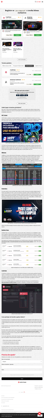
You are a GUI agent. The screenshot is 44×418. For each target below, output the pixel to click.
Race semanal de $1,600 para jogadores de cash (6, 49)
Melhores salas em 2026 (7, 65)
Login (39, 1)
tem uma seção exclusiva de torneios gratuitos (30, 331)
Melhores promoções (7, 39)
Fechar (40, 415)
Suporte (22, 392)
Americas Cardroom (29, 18)
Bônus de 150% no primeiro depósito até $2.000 (17, 49)
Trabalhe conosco (38, 388)
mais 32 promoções (22, 59)
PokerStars (4, 188)
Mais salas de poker (22, 103)
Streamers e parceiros (39, 385)
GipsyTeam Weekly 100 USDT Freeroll (9, 282)
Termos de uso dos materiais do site (7, 409)
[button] (1, 49)
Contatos (2, 395)
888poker (4, 152)
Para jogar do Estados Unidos (18, 65)
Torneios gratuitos (29, 65)
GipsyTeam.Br (8, 385)
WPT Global (4, 115)
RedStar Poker (5, 230)
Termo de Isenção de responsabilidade (7, 397)
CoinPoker (8, 17)
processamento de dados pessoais (27, 414)
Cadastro (17, 35)
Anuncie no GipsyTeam (39, 387)
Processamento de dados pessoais (7, 399)
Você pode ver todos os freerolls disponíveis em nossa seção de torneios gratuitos (17, 241)
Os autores (3, 402)
